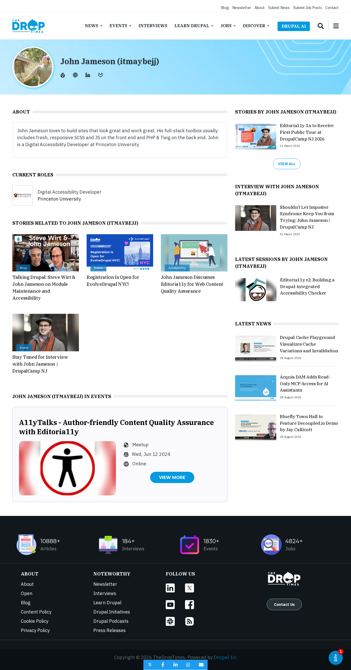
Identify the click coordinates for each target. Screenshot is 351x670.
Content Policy (36, 612)
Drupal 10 (225, 657)
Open (26, 593)
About (260, 7)
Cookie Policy (34, 621)
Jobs (226, 25)
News (91, 25)
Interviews (152, 25)
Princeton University (59, 199)
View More (172, 477)
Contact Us (284, 604)
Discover (254, 25)
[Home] (28, 26)
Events (118, 25)
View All (286, 163)
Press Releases (109, 630)
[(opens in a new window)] (63, 75)
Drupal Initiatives (111, 612)
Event (98, 268)
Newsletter (241, 7)
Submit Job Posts (307, 7)
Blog (225, 7)
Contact (332, 7)
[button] (149, 665)
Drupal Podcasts (110, 621)
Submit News (279, 7)
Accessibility (177, 268)
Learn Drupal (191, 25)
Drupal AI (294, 26)
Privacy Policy (35, 630)
